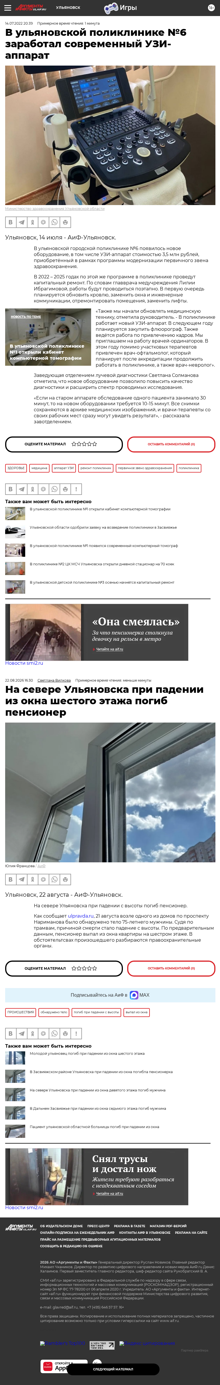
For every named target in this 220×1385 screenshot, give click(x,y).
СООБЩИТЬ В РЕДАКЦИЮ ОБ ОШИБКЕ (71, 1246)
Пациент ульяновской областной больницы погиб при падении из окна (94, 1127)
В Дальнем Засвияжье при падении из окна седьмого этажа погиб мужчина (98, 1108)
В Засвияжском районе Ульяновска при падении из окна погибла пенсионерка (101, 1072)
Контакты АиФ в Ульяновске (144, 1233)
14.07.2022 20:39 (19, 23)
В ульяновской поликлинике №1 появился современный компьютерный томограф (104, 546)
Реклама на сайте (191, 1233)
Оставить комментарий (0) (171, 444)
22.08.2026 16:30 (19, 680)
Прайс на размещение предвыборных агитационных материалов (100, 1240)
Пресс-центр (98, 1226)
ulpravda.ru (81, 916)
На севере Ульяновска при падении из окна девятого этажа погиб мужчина (98, 1090)
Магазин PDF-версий (168, 1226)
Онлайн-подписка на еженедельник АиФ (77, 1233)
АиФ (42, 866)
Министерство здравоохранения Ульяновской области (55, 208)
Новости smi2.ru (24, 663)
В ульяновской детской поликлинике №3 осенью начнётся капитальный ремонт (102, 582)
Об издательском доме (61, 1226)
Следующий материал (113, 1369)
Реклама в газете (129, 1226)
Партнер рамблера (194, 1350)
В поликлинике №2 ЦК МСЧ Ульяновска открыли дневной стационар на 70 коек (102, 564)
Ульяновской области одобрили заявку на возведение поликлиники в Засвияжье (103, 527)
